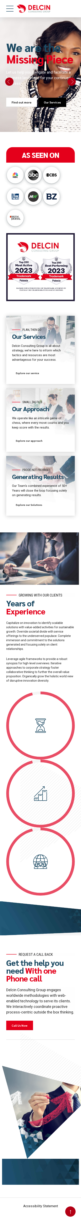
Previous (9, 81)
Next (72, 81)
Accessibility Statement (40, 1206)
